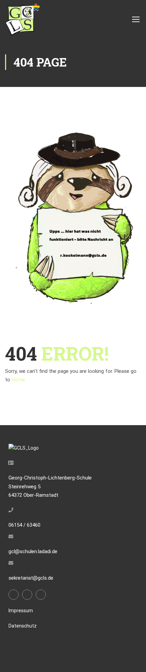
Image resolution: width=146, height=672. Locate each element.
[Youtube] (41, 594)
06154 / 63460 (24, 525)
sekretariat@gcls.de (30, 578)
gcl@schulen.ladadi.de (32, 551)
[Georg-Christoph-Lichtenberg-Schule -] (22, 19)
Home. (19, 380)
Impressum (20, 610)
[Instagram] (27, 594)
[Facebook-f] (13, 594)
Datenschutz (22, 626)
